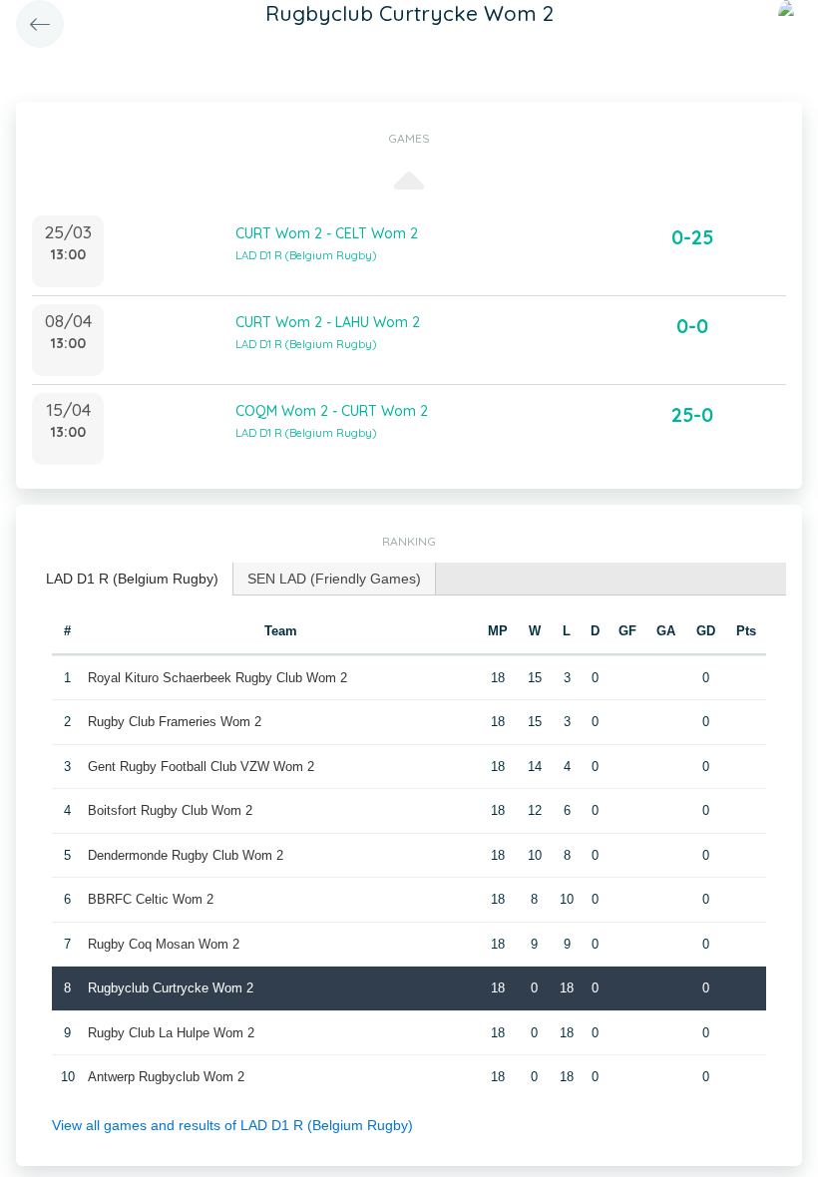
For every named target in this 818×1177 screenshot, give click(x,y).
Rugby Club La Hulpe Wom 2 (171, 1032)
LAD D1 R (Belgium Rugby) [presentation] (132, 579)
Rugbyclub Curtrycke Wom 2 (170, 988)
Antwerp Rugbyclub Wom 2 (166, 1076)
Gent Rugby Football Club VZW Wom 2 (201, 766)
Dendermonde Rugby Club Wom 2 (185, 855)
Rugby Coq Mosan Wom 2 (163, 944)
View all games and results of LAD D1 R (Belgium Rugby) (232, 1125)
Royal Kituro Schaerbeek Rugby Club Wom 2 (217, 677)
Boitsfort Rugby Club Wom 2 (170, 810)
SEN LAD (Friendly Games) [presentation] (334, 579)
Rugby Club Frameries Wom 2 (174, 721)
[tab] (132, 579)
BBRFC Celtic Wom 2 (150, 899)
